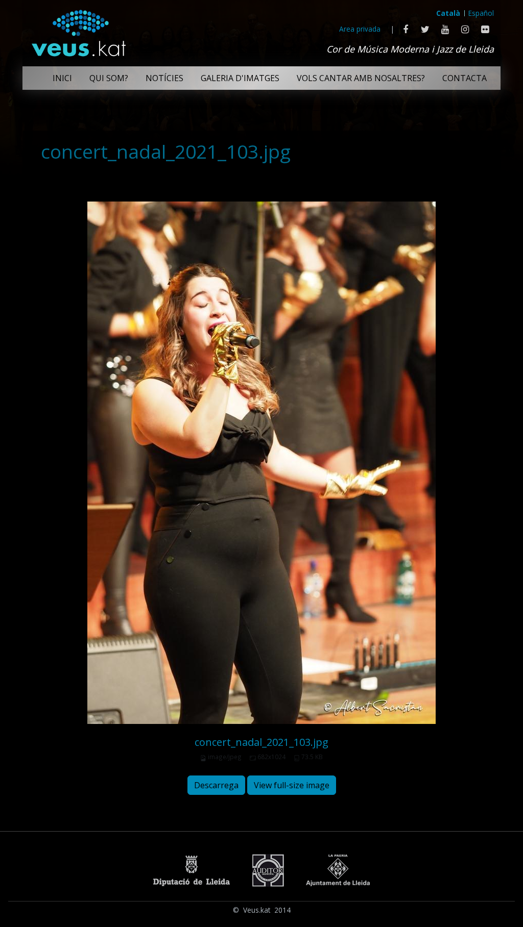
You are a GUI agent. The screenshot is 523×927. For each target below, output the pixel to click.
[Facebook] (405, 29)
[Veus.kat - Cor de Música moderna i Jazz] (78, 30)
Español (481, 13)
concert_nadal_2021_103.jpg (261, 742)
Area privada (360, 29)
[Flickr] (485, 29)
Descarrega (216, 785)
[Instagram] (465, 29)
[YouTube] (445, 29)
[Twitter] (425, 29)
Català (448, 13)
